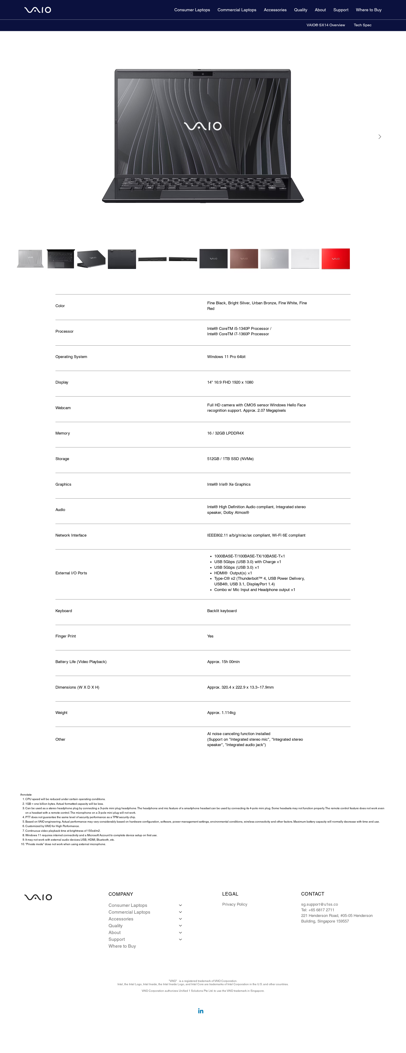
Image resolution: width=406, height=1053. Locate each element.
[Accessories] (181, 919)
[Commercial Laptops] (181, 912)
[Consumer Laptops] (181, 905)
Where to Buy (122, 946)
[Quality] (181, 925)
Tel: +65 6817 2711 (317, 910)
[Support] (181, 939)
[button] (192, 10)
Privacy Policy (234, 904)
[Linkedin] (201, 1011)
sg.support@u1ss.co (319, 904)
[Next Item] (380, 137)
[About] (181, 932)
